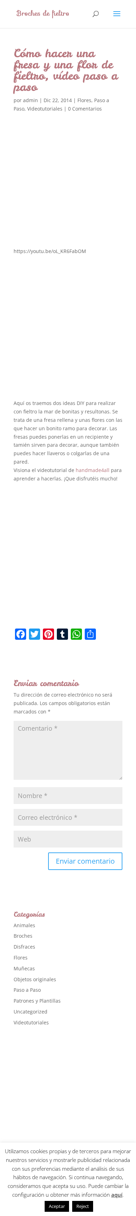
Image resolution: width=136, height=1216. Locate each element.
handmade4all (92, 470)
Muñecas (24, 968)
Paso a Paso (27, 989)
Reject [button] (82, 1206)
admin (30, 100)
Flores (84, 100)
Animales (24, 925)
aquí (116, 1194)
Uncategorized (30, 1011)
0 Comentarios (85, 108)
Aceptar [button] (57, 1206)
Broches (23, 935)
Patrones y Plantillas (37, 1000)
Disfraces (24, 946)
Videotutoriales (44, 108)
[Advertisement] (68, 189)
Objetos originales (35, 979)
